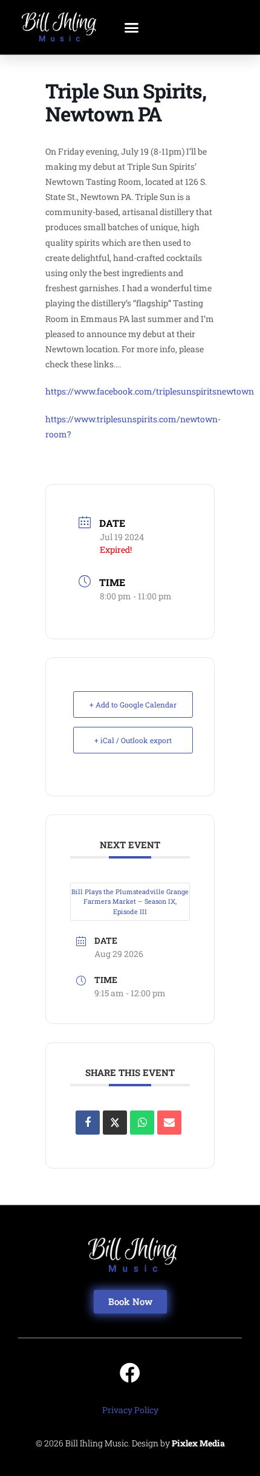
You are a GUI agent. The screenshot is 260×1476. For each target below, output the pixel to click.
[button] (131, 27)
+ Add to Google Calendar (133, 704)
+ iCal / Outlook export (133, 740)
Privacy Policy (130, 1410)
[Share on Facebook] (88, 1122)
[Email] (169, 1122)
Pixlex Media (198, 1443)
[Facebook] (130, 1372)
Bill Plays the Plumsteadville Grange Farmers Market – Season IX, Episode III (130, 901)
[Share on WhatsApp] (142, 1122)
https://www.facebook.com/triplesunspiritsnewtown (149, 391)
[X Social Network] (115, 1122)
